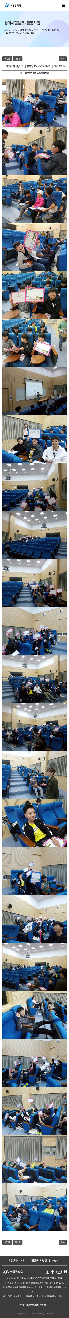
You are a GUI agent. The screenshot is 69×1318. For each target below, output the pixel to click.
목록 (63, 58)
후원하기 (56, 1260)
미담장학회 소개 (16, 1260)
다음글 (17, 58)
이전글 (7, 58)
